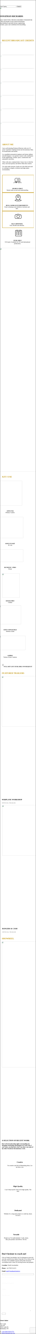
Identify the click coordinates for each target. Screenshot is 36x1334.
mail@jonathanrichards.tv (13, 1271)
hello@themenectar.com (8, 1333)
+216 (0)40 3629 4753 (7, 1331)
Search (19, 6)
